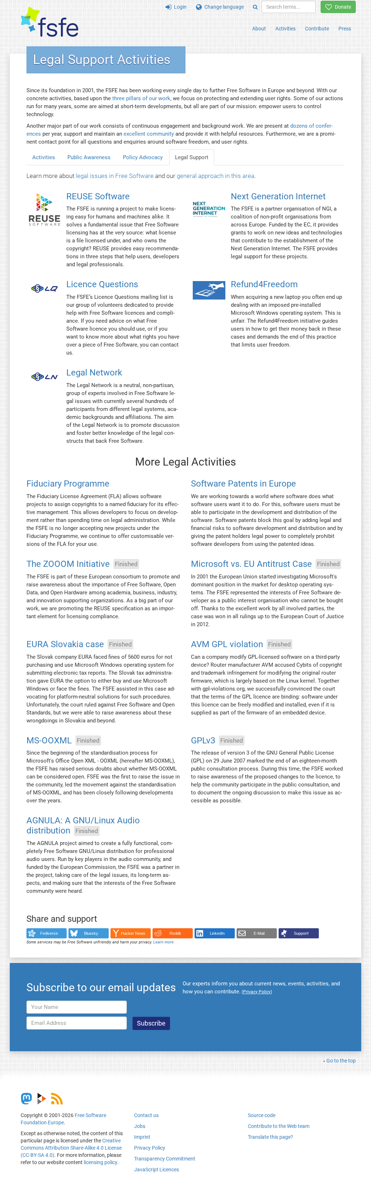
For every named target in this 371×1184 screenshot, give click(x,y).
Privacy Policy (149, 1148)
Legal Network (94, 373)
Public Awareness (89, 157)
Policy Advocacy (143, 157)
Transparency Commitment (164, 1159)
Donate (341, 7)
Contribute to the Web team (278, 1126)
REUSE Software (98, 196)
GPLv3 (203, 740)
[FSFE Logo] (49, 22)
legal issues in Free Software (115, 175)
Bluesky (91, 933)
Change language (223, 7)
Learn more (163, 942)
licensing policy (100, 1162)
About (259, 28)
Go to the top (341, 1061)
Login (179, 7)
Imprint (142, 1137)
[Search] (255, 7)
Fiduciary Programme (67, 484)
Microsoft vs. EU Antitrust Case (251, 564)
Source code (261, 1115)
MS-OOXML (49, 740)
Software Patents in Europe (243, 484)
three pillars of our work (141, 98)
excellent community (149, 134)
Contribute (317, 28)
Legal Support (191, 157)
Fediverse (49, 933)
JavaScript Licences (156, 1169)
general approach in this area (215, 175)
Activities (285, 28)
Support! (301, 933)
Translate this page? (270, 1137)
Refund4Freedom (264, 285)
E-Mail (259, 933)
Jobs (139, 1126)
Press (344, 28)
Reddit (175, 933)
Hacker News (133, 933)
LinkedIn (217, 933)
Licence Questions (102, 285)
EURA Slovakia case (65, 644)
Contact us (146, 1115)
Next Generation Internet (278, 196)
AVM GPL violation (227, 644)
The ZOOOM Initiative (68, 564)
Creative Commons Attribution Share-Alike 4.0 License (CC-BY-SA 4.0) (71, 1148)
